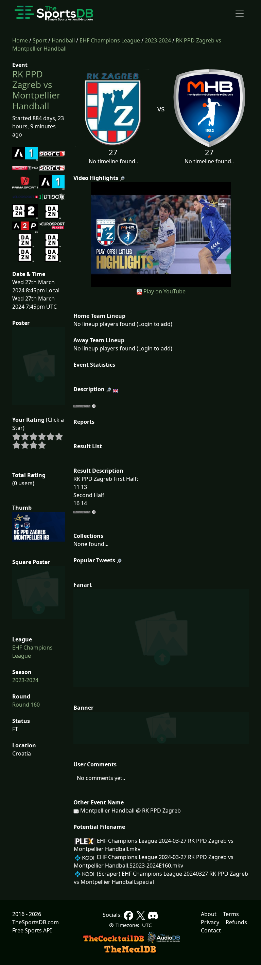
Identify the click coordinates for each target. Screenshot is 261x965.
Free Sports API (32, 930)
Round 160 (26, 704)
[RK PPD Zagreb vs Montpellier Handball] (161, 234)
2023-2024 (158, 40)
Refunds (236, 922)
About (208, 914)
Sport (40, 40)
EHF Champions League (110, 40)
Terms (231, 914)
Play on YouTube (164, 291)
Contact (211, 930)
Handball (63, 40)
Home (20, 40)
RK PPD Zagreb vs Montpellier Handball (36, 90)
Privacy (210, 922)
